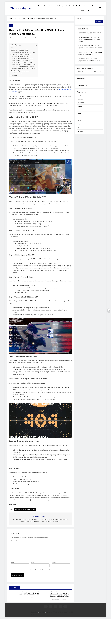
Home (39, 5)
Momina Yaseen (14, 37)
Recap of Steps (18, 73)
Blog (45, 5)
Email (33, 562)
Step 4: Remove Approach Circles (23, 62)
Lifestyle (85, 5)
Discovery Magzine (20, 8)
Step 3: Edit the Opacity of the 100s (23, 60)
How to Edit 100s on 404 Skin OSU (25, 509)
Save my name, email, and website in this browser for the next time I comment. (34, 569)
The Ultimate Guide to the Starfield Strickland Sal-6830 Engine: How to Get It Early (89, 60)
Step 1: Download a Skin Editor (22, 56)
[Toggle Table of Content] (35, 45)
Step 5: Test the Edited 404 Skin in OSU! (25, 64)
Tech (91, 5)
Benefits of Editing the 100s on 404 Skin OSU (24, 68)
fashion (80, 106)
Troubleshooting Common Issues (20, 71)
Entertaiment (70, 5)
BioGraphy (60, 5)
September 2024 (82, 85)
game (79, 113)
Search (79, 18)
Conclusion (14, 75)
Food (79, 109)
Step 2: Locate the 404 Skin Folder (23, 58)
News (82, 10)
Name (13, 562)
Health (78, 5)
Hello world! (97, 72)
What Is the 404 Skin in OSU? (19, 50)
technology (81, 131)
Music (79, 120)
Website (54, 562)
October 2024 (82, 82)
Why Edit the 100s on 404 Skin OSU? (24, 52)
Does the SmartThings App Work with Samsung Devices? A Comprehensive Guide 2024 (90, 47)
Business (51, 5)
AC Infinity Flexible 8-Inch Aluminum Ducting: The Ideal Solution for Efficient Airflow (59, 594)
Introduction (14, 48)
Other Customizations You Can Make (24, 66)
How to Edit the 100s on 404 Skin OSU (22, 54)
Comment (14, 541)
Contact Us (90, 10)
